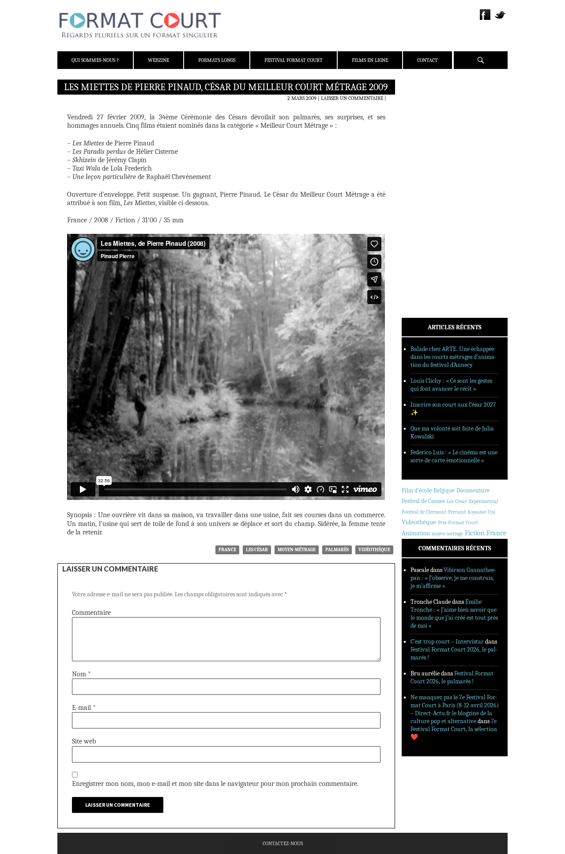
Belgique (444, 490)
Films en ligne (370, 60)
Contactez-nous (283, 843)
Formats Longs (216, 60)
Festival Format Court (293, 60)
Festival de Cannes (423, 501)
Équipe (422, 119)
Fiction (475, 533)
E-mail (84, 708)
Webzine (158, 60)
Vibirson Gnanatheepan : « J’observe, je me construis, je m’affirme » (454, 578)
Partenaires (429, 142)
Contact (427, 60)
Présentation (431, 107)
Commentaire (91, 613)
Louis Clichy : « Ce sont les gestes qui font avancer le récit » (451, 385)
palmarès (337, 550)
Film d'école (417, 490)
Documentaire (473, 490)
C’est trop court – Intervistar (447, 641)
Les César (257, 550)
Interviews (428, 204)
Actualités (428, 169)
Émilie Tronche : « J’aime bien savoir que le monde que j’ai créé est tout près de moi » (454, 613)
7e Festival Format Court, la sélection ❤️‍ (454, 729)
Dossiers (424, 192)
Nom (81, 674)
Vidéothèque (374, 550)
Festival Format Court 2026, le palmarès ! (452, 677)
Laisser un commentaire (352, 98)
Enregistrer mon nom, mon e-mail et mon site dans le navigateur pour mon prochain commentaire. (215, 784)
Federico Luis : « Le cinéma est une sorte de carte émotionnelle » (454, 456)
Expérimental (483, 501)
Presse (421, 130)
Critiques (426, 181)
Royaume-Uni (481, 512)
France (227, 550)
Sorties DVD (429, 227)
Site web (84, 741)
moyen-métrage (297, 550)
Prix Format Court (458, 522)
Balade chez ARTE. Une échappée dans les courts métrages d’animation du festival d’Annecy (454, 357)
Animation (416, 533)
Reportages (428, 215)
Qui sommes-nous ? (95, 60)
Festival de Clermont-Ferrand (434, 512)
